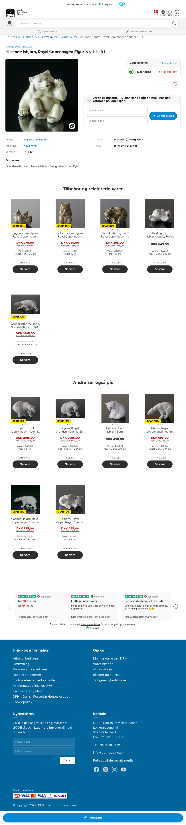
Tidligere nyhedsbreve (109, 680)
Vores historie (103, 664)
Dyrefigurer (49, 37)
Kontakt (100, 714)
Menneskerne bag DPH (110, 658)
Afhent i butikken (25, 658)
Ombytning (21, 664)
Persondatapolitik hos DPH (32, 685)
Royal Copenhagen (35, 139)
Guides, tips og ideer (28, 691)
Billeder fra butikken (107, 674)
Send (67, 760)
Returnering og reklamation (33, 669)
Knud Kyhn (30, 146)
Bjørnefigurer (68, 37)
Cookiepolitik (22, 702)
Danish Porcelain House (20, 12)
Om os (98, 650)
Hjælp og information (31, 650)
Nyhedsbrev (23, 714)
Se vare (25, 269)
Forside (16, 37)
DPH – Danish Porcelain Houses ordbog (41, 696)
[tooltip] (25, 235)
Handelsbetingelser (27, 674)
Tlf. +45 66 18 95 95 (107, 745)
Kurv (177, 15)
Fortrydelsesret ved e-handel (34, 680)
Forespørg (95, 818)
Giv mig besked (165, 116)
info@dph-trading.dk (108, 752)
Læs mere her (44, 727)
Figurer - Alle (31, 37)
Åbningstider (102, 669)
